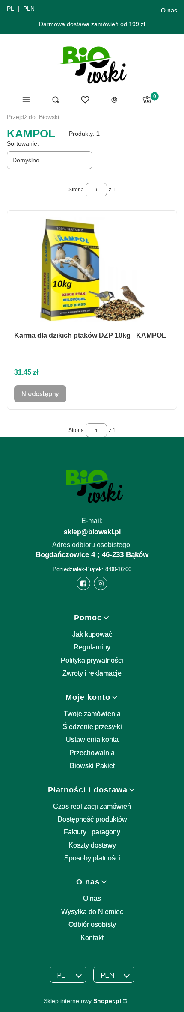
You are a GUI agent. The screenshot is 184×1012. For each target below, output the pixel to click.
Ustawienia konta (92, 739)
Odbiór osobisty (92, 924)
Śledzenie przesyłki (92, 726)
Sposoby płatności (92, 858)
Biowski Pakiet (92, 765)
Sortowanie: (23, 143)
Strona (76, 190)
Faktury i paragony (92, 832)
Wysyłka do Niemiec (92, 911)
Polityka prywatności (92, 660)
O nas (169, 10)
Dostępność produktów (92, 819)
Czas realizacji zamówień (92, 806)
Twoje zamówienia (92, 713)
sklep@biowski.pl (92, 532)
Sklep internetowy (82, 1000)
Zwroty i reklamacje (92, 673)
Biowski (33, 116)
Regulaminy (92, 647)
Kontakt (92, 937)
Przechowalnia (92, 752)
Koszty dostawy (92, 845)
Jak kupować (92, 634)
